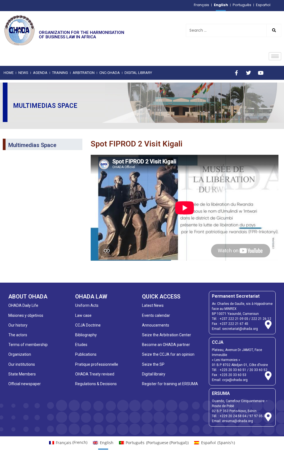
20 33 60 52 (258, 370)
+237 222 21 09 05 (234, 319)
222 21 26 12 (261, 319)
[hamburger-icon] (275, 56)
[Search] (273, 30)
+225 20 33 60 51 (233, 370)
